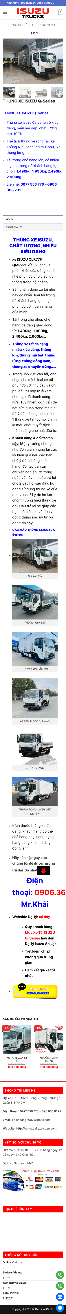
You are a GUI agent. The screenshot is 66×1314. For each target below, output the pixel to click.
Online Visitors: (13, 1262)
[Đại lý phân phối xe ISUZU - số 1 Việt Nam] (33, 12)
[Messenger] (60, 1308)
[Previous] (8, 61)
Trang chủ (19, 25)
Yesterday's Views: (15, 1282)
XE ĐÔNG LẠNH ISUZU (49, 1059)
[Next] (57, 61)
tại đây (44, 917)
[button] (5, 12)
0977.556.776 (29, 1111)
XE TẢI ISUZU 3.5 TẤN (17, 1059)
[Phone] (60, 1275)
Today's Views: (13, 1272)
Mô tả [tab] (10, 219)
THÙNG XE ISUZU (43, 25)
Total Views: (11, 1292)
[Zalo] (60, 1297)
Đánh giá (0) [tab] (14, 227)
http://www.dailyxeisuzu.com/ (37, 1128)
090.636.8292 (51, 1111)
